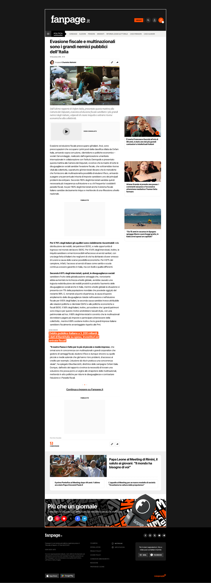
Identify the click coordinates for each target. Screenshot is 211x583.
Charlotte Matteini (69, 62)
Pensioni (91, 34)
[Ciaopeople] (160, 576)
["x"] (71, 518)
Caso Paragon (136, 34)
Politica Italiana (55, 438)
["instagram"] (57, 518)
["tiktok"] (50, 518)
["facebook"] (77, 518)
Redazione (94, 563)
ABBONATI (139, 20)
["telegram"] (84, 518)
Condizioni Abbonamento (99, 559)
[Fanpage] (53, 535)
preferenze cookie (97, 567)
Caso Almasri (149, 34)
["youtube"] (64, 518)
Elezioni (82, 34)
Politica (58, 33)
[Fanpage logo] (67, 20)
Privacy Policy (95, 551)
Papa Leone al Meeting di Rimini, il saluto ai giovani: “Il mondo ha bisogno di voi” (133, 463)
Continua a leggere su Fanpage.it (84, 389)
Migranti (100, 34)
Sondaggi (73, 34)
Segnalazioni (95, 547)
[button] (117, 62)
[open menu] (48, 34)
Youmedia (94, 543)
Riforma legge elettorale (117, 34)
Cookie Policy (95, 555)
